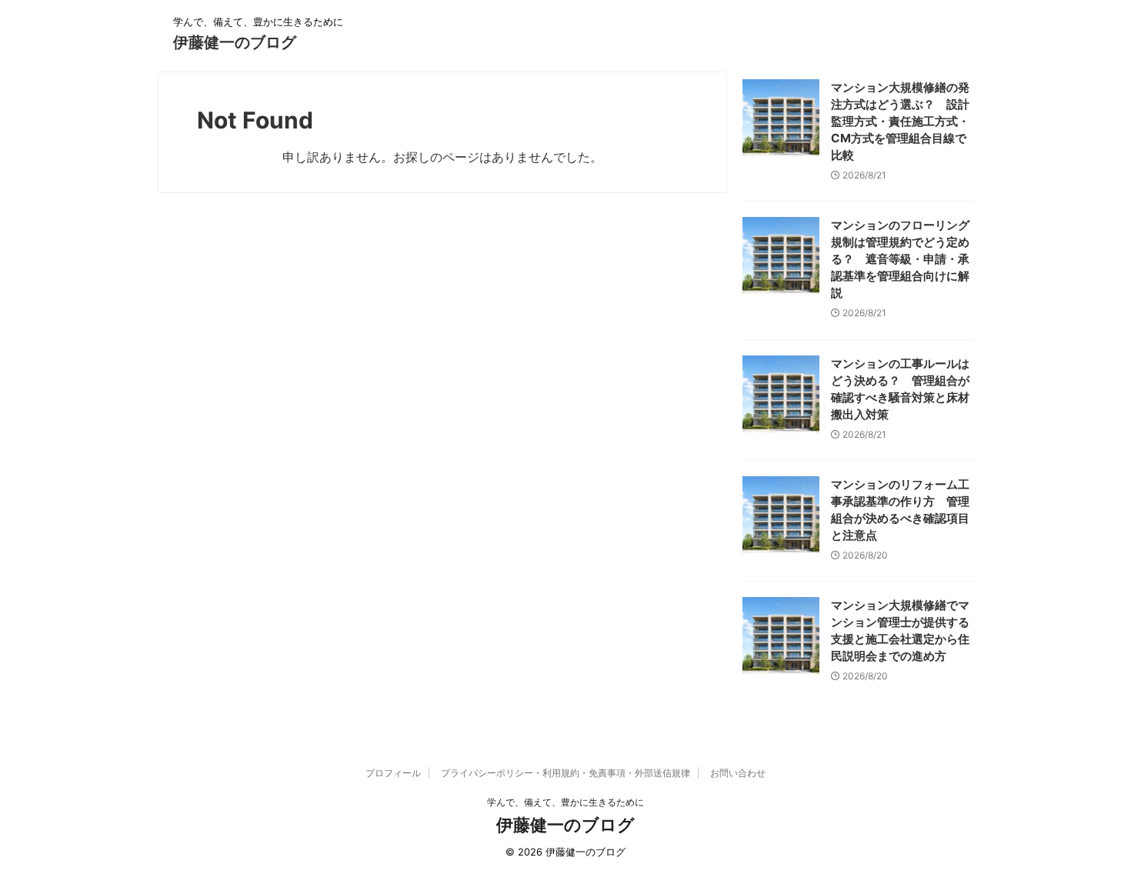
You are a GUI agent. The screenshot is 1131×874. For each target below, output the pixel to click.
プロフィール (393, 773)
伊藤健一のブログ (234, 42)
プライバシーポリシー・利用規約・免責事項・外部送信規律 (565, 773)
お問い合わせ (738, 773)
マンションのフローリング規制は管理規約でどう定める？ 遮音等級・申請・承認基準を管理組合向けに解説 (900, 259)
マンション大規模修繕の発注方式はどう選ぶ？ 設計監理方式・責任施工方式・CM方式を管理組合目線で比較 (900, 121)
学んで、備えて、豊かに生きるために (565, 802)
